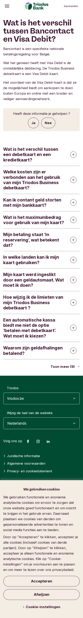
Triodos (13, 388)
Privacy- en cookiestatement (29, 471)
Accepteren (41, 581)
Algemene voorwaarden (26, 463)
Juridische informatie (23, 456)
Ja (33, 123)
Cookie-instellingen (43, 607)
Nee (48, 123)
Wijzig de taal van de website (30, 413)
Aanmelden (71, 6)
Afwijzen (41, 594)
